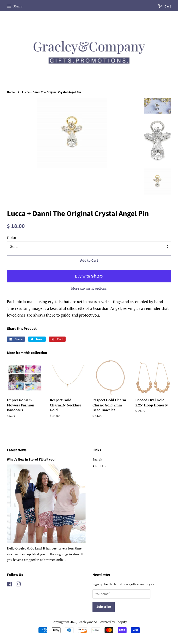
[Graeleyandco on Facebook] (9, 585)
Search (97, 459)
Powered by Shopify (113, 622)
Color (11, 237)
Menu (17, 6)
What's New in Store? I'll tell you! (31, 459)
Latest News (16, 450)
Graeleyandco (87, 622)
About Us (99, 466)
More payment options (89, 288)
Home (11, 92)
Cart (167, 6)
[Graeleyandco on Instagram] (18, 585)
